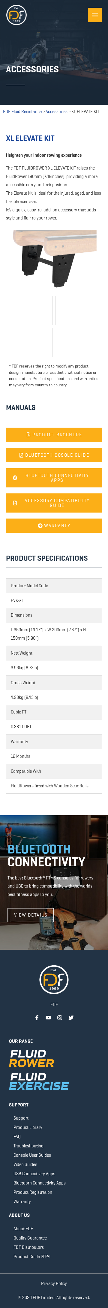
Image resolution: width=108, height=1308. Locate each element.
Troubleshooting (29, 1146)
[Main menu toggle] (95, 15)
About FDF (23, 1229)
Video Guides (25, 1164)
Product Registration (33, 1192)
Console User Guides (32, 1155)
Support (21, 1118)
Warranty (22, 1202)
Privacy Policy (54, 1283)
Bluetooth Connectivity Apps (40, 1183)
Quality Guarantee (30, 1238)
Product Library (28, 1127)
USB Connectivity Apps (34, 1174)
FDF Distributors (29, 1247)
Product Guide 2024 (32, 1257)
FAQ (17, 1137)
